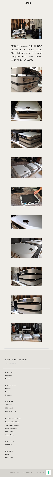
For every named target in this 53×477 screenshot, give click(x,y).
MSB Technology (19, 46)
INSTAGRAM (14, 472)
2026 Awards (9, 408)
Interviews (8, 395)
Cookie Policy (9, 435)
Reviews (7, 388)
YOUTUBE (40, 472)
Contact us (8, 444)
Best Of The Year (10, 411)
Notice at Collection (11, 428)
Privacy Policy (9, 431)
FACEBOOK (27, 472)
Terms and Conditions (12, 422)
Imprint (7, 379)
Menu (28, 3)
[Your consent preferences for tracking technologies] (48, 472)
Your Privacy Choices (11, 425)
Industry (7, 392)
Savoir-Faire (9, 457)
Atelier (7, 454)
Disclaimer (8, 375)
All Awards (8, 404)
